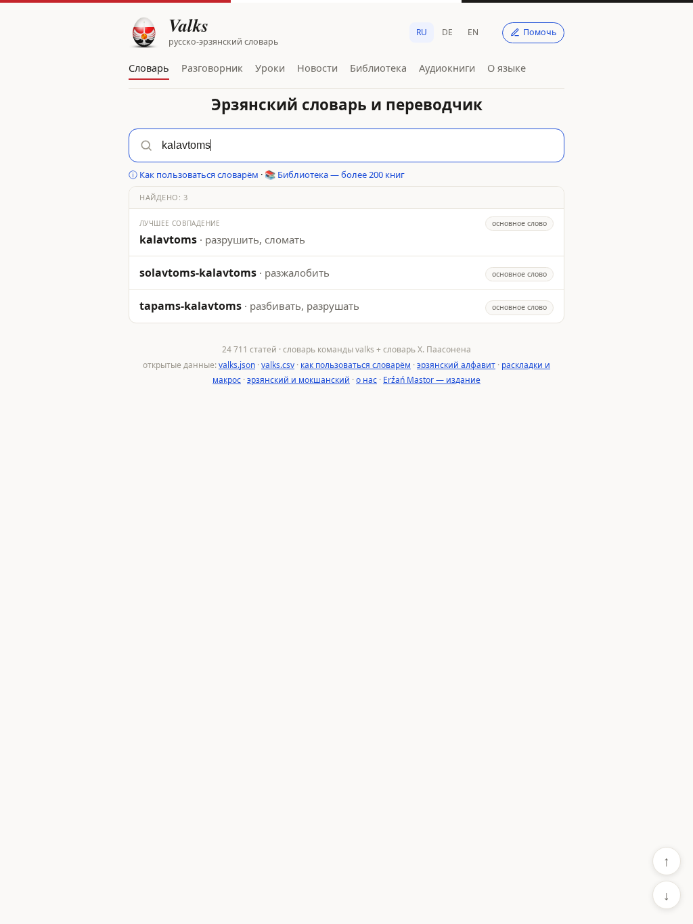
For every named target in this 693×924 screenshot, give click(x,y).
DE (447, 32)
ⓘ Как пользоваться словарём (194, 174)
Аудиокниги (447, 67)
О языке (506, 67)
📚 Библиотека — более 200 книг (335, 174)
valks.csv (277, 365)
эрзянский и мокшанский (298, 380)
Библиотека (378, 67)
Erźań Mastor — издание (431, 380)
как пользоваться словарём (355, 365)
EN (473, 32)
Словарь (149, 67)
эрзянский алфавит (456, 365)
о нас (366, 380)
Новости (317, 67)
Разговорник (212, 67)
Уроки (270, 67)
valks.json (237, 365)
